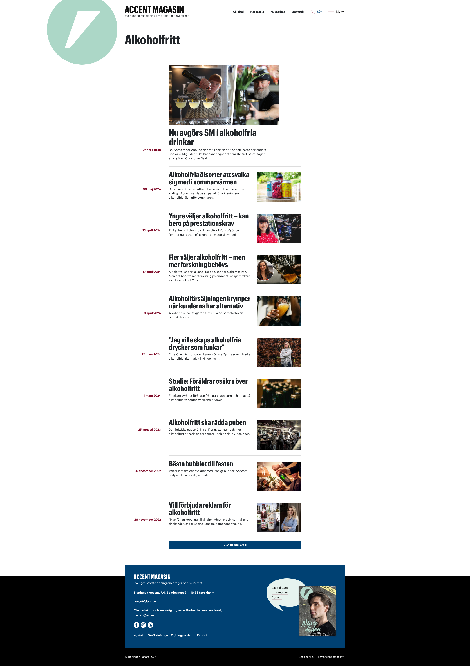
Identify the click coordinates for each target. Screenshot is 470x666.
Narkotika (257, 12)
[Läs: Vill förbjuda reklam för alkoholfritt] (279, 517)
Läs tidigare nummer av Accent (280, 592)
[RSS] (150, 625)
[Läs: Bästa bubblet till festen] (279, 476)
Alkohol (238, 12)
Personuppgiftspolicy (331, 656)
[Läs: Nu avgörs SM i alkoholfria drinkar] (224, 95)
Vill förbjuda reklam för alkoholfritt (200, 509)
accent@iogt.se (145, 601)
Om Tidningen (158, 635)
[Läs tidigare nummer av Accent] (317, 611)
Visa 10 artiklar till (235, 545)
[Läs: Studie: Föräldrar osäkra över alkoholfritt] (279, 393)
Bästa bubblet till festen (201, 463)
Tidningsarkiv (181, 635)
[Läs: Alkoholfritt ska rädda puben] (279, 435)
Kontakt (139, 635)
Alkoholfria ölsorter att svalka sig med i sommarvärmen (209, 178)
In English (201, 635)
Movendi (297, 12)
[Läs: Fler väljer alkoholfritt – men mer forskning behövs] (279, 269)
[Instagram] (143, 625)
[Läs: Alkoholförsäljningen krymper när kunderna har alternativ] (279, 311)
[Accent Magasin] (154, 9)
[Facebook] (136, 625)
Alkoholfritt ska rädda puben (207, 422)
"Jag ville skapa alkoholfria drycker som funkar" (205, 343)
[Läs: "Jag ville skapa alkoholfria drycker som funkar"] (279, 352)
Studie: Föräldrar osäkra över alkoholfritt (208, 385)
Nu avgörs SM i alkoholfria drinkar (212, 137)
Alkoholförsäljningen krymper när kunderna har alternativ (209, 302)
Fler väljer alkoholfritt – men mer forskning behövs (207, 261)
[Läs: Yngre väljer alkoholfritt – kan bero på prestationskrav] (279, 228)
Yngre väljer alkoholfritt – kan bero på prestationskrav (209, 219)
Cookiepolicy (306, 656)
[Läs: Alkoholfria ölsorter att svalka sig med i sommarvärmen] (279, 187)
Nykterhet (278, 12)
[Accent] (152, 576)
